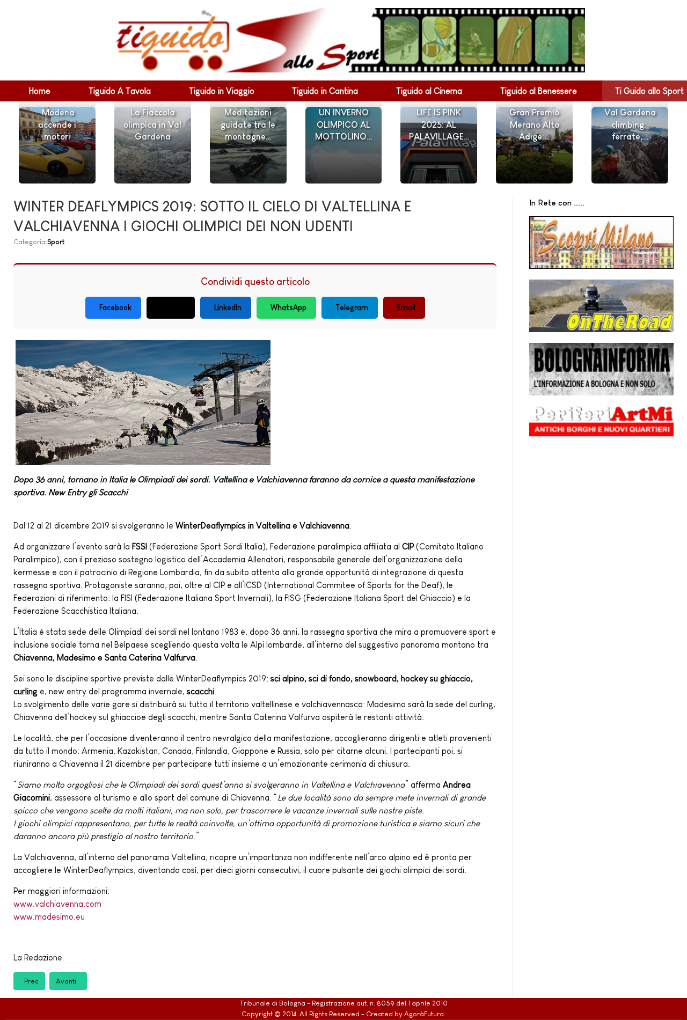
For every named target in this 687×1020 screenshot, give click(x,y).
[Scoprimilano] (601, 242)
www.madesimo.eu (49, 916)
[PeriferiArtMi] (601, 425)
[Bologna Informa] (601, 369)
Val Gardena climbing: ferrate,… (630, 124)
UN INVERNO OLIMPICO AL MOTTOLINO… (343, 124)
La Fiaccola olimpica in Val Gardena (152, 124)
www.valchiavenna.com (57, 903)
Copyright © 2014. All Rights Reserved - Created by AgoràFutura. (343, 1014)
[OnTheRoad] (601, 306)
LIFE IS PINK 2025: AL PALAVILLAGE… (439, 124)
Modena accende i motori (57, 124)
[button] (39, 90)
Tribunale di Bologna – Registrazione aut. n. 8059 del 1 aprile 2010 (344, 1003)
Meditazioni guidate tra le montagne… (248, 124)
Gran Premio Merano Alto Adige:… (534, 124)
